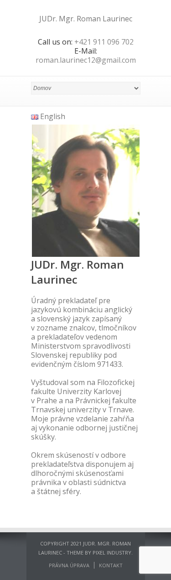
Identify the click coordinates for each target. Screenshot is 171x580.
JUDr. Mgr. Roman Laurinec (85, 19)
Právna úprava (69, 565)
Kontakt (111, 565)
